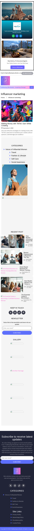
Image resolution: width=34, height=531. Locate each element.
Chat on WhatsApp (17, 67)
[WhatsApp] (13, 35)
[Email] (17, 35)
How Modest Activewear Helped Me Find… (29, 239)
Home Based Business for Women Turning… (25, 268)
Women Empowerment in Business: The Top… (28, 255)
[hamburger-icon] (32, 87)
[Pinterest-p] (23, 312)
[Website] (20, 35)
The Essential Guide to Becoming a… (25, 296)
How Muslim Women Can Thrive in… (28, 282)
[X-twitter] (11, 312)
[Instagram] (15, 312)
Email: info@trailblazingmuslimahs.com (11, 73)
